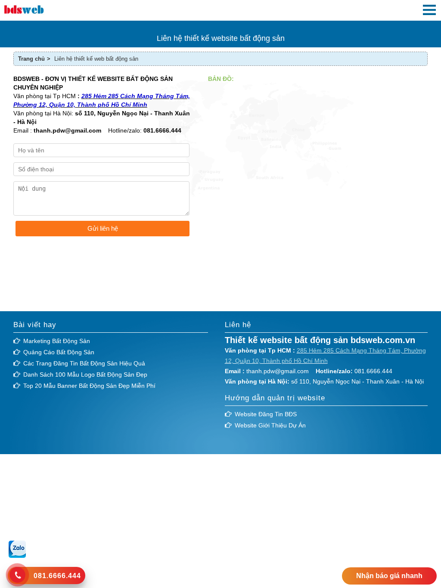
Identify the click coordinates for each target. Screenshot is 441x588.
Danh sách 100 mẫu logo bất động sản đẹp (85, 374)
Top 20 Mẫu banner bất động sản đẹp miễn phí (89, 385)
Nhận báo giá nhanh (389, 575)
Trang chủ (31, 59)
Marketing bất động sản (56, 340)
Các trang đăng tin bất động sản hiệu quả (84, 363)
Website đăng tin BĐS (266, 414)
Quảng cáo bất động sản (58, 352)
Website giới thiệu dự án (270, 425)
